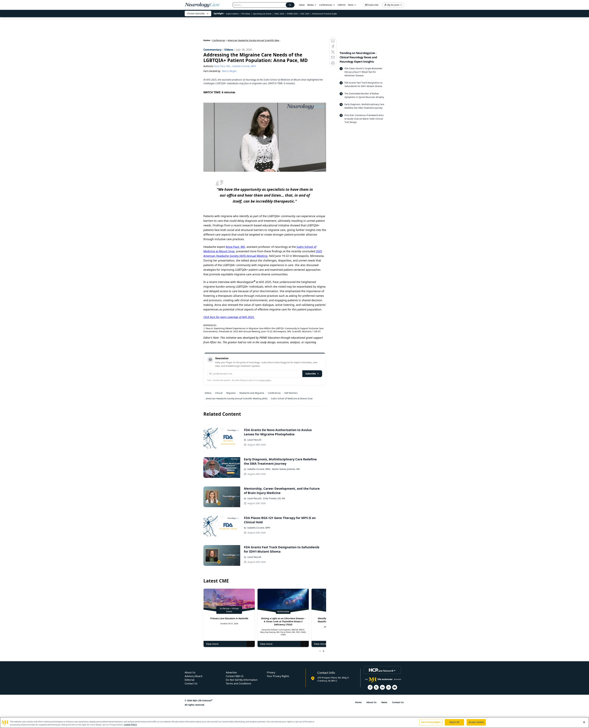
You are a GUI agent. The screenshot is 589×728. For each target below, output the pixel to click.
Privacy (271, 672)
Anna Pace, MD (235, 247)
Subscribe (310, 373)
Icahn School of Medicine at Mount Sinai (292, 398)
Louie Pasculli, (254, 498)
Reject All (454, 722)
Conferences (325, 4)
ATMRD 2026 (292, 13)
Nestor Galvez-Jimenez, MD (286, 469)
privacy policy (265, 380)
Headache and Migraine (251, 392)
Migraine (231, 392)
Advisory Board (193, 676)
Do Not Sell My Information (242, 680)
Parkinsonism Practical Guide (324, 13)
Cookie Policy (130, 724)
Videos (208, 392)
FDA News (245, 13)
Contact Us (191, 683)
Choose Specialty (195, 13)
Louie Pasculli (254, 439)
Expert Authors (232, 13)
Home (206, 40)
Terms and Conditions (238, 683)
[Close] (584, 722)
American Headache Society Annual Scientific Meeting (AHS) (236, 398)
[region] (294, 722)
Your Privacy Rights (278, 676)
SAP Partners (291, 392)
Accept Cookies (476, 722)
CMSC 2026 (279, 13)
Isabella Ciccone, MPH (258, 527)
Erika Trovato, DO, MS (274, 498)
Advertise (231, 672)
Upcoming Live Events (262, 13)
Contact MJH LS (234, 676)
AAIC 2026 (304, 13)
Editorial (189, 680)
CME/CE (342, 4)
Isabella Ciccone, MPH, (259, 469)
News (302, 4)
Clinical (219, 392)
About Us (190, 672)
